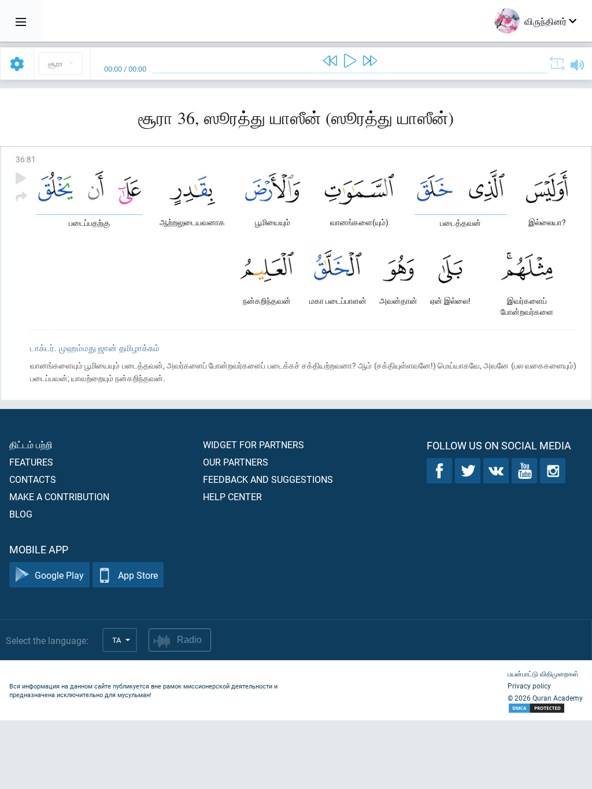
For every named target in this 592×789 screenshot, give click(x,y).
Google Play (59, 575)
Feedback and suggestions (268, 479)
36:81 (26, 159)
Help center (232, 496)
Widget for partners (253, 444)
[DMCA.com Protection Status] (545, 708)
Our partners (235, 462)
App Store (138, 575)
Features (31, 462)
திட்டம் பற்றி (31, 444)
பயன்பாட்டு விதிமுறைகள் (543, 673)
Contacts (32, 479)
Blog (20, 514)
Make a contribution (59, 496)
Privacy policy (529, 685)
